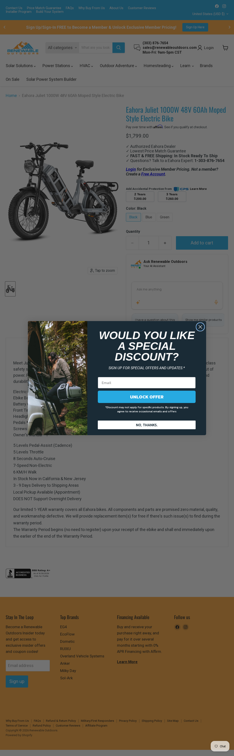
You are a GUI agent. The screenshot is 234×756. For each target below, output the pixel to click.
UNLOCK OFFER (147, 396)
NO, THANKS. (147, 425)
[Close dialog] (200, 327)
